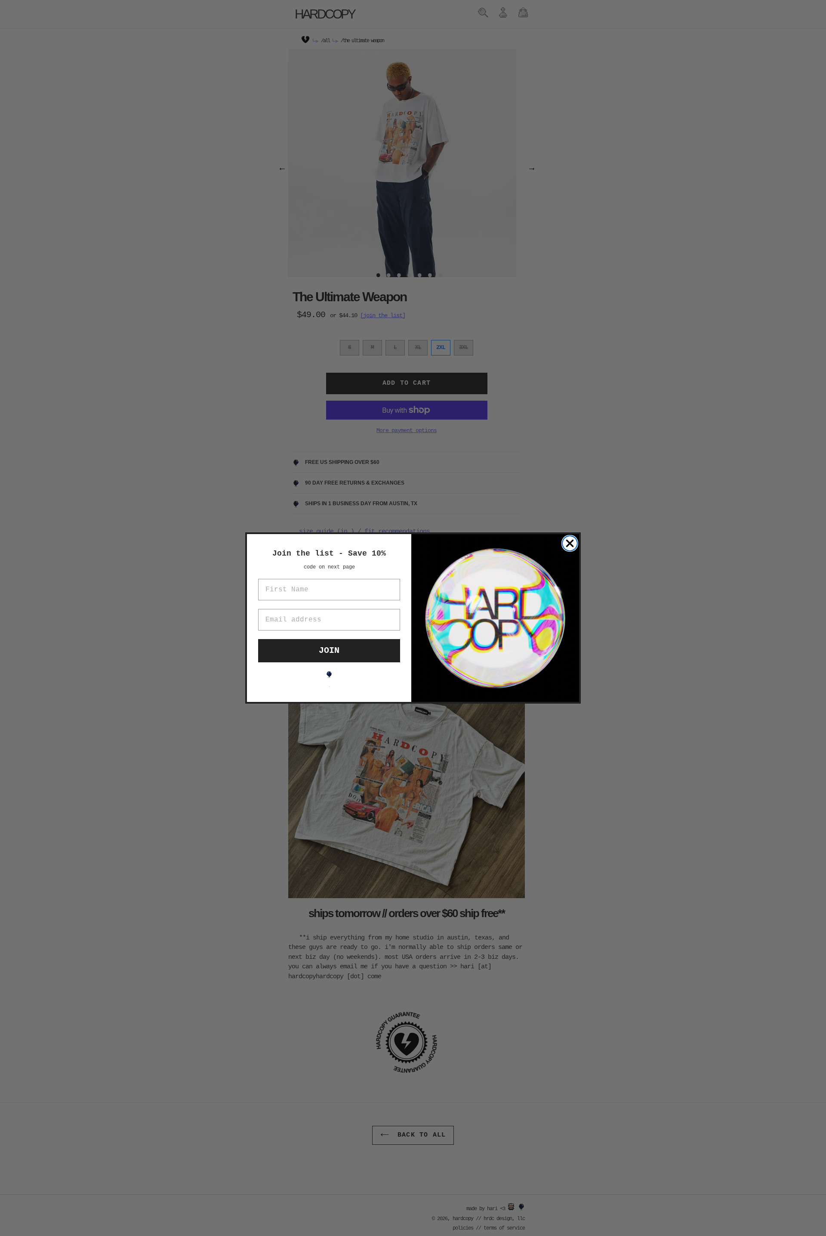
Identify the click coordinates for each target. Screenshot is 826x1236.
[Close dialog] (569, 543)
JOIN (329, 650)
